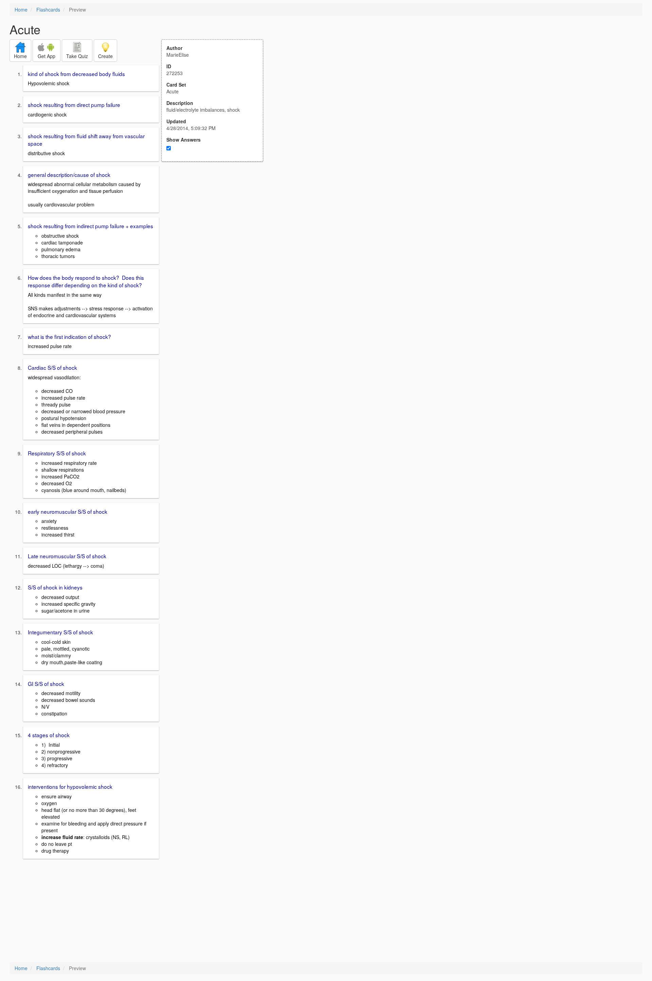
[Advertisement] (216, 228)
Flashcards (48, 9)
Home (21, 9)
